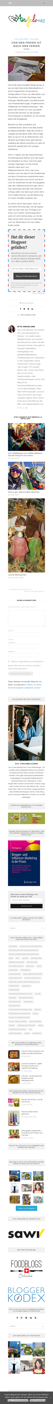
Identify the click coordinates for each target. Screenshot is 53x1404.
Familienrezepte (15, 978)
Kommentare (26, 303)
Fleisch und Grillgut (33, 978)
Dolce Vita (30, 966)
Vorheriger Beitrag (20, 589)
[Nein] (50, 1398)
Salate (35, 1013)
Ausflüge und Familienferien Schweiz (23, 950)
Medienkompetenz (26, 997)
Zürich (27, 1033)
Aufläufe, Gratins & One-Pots (31, 946)
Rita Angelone (28, 315)
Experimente (25, 970)
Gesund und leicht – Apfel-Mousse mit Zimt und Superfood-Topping (31, 1066)
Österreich (37, 1033)
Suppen (11, 1025)
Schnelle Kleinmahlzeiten (19, 1017)
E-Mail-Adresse (11, 641)
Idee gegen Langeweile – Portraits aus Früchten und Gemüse (31, 1133)
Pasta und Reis (14, 1005)
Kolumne (34, 39)
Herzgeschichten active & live (20, 993)
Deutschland (32, 962)
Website (11, 651)
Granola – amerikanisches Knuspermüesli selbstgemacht (31, 1078)
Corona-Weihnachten (17, 575)
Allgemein (13, 946)
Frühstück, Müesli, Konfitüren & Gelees (24, 982)
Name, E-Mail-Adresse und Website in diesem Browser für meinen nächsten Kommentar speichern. (26, 665)
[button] (14, 1175)
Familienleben (21, 39)
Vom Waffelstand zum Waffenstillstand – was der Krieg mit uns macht (25, 454)
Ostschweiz (28, 1001)
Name (11, 631)
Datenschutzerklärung (37, 1400)
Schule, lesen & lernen (17, 1021)
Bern (11, 958)
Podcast (38, 1009)
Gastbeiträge (14, 986)
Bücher (25, 958)
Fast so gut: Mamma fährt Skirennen (24, 492)
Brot (17, 958)
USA (30, 1029)
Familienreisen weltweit (32, 974)
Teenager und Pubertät (26, 1025)
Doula (39, 966)
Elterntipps (13, 970)
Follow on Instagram (26, 1208)
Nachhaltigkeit (15, 1001)
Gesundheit (26, 986)
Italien (37, 993)
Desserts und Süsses (16, 962)
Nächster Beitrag (34, 591)
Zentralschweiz (15, 1033)
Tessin (40, 1025)
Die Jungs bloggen (16, 966)
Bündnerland (36, 958)
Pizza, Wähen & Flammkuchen (20, 1009)
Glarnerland (14, 990)
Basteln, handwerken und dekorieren (24, 954)
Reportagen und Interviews (19, 1013)
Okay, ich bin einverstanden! (18, 1400)
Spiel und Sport (35, 1021)
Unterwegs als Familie (17, 1029)
